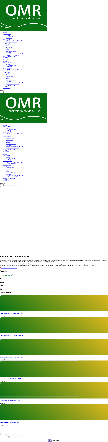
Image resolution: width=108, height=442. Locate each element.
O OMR (8, 35)
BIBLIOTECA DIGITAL (9, 56)
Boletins (8, 49)
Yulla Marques (7, 275)
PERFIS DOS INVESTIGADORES (14, 40)
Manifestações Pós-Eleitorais (12, 55)
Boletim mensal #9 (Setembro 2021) (10, 379)
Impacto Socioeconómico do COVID (14, 53)
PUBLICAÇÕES (7, 43)
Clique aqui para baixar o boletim (9, 268)
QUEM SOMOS (7, 34)
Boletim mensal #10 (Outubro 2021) (11, 357)
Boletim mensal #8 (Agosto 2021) (10, 400)
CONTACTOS (6, 59)
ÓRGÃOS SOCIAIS (11, 36)
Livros (7, 44)
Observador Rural (10, 46)
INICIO (5, 32)
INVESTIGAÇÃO (7, 39)
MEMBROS (9, 38)
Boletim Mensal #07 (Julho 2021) (10, 422)
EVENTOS (5, 57)
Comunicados (9, 52)
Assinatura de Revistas (11, 51)
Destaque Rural (9, 47)
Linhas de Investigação (11, 42)
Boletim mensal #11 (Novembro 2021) (11, 335)
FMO (7, 48)
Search (1, 92)
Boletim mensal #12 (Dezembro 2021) (11, 313)
